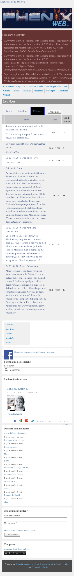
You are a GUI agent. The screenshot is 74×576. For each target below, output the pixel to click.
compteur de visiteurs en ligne (16, 549)
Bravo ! (7, 460)
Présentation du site (40, 567)
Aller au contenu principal (13, 1)
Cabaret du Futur (26, 195)
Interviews (10, 329)
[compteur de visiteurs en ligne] (15, 554)
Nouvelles (26, 90)
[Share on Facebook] (14, 422)
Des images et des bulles (56, 86)
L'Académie (63, 90)
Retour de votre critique (14, 440)
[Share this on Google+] (26, 422)
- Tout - (8, 111)
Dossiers (9, 333)
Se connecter (63, 25)
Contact (6, 94)
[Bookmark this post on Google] (20, 422)
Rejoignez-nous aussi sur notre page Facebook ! (34, 352)
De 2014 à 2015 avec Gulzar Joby (26, 289)
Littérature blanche (35, 86)
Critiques (37, 111)
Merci (6, 454)
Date (54, 119)
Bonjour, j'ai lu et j (12, 495)
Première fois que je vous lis (16, 467)
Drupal (19, 564)
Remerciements (10, 447)
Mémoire (9, 342)
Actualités (22, 111)
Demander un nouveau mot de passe (19, 530)
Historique (50, 90)
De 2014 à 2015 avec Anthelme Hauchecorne (26, 244)
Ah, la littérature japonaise (15, 433)
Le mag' (16, 90)
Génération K (9, 481)
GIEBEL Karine (15, 413)
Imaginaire (38, 90)
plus (6, 502)
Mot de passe (10, 523)
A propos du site (47, 564)
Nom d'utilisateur (12, 515)
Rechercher (9, 365)
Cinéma (6, 90)
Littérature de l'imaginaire (14, 86)
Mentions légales (31, 564)
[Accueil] (37, 27)
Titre (26, 119)
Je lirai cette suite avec (13, 474)
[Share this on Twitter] (32, 422)
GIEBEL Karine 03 (18, 388)
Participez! (60, 564)
